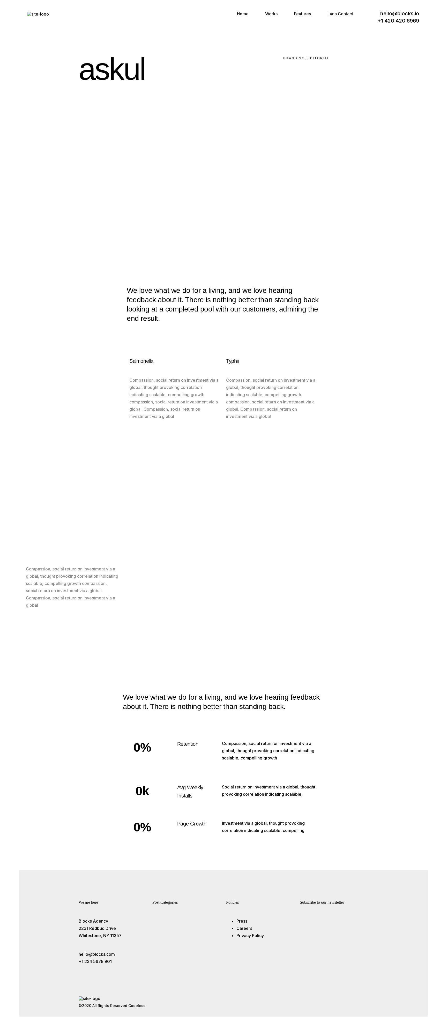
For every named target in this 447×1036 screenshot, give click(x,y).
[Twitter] (336, 1002)
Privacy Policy (250, 935)
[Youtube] (351, 1002)
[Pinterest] (312, 72)
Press (241, 921)
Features (302, 13)
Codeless (136, 1005)
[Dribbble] (366, 1002)
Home (243, 13)
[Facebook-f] (321, 1002)
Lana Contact (340, 13)
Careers (244, 928)
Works (271, 13)
